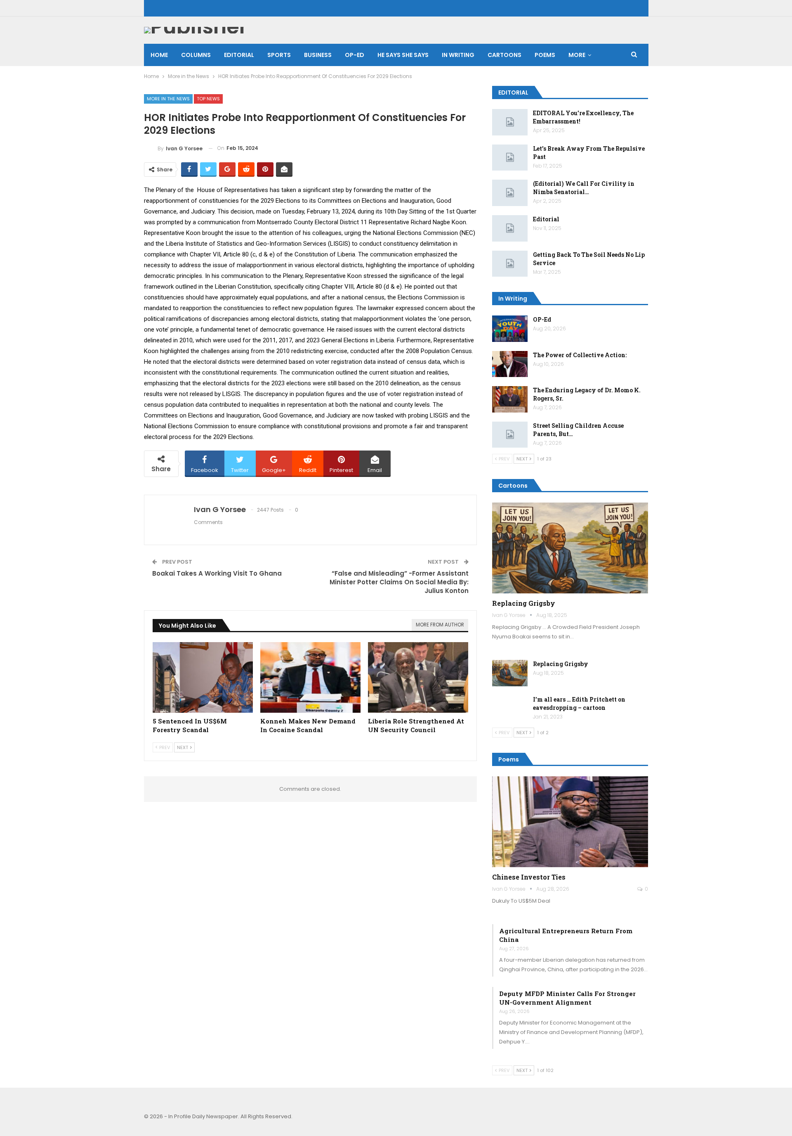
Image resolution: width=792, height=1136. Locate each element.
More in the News (168, 98)
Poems (545, 55)
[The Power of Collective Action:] (510, 364)
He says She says (403, 55)
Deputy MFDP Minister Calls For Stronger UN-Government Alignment (567, 997)
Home (159, 55)
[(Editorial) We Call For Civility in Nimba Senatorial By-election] (510, 193)
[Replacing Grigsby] (570, 548)
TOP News (208, 98)
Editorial (239, 55)
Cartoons (504, 55)
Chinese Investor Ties (529, 877)
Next (183, 747)
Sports (279, 55)
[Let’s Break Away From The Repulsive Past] (510, 158)
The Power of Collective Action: (580, 355)
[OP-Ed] (510, 328)
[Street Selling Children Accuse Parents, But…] (510, 435)
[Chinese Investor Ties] (570, 821)
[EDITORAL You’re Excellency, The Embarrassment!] (510, 122)
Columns (196, 55)
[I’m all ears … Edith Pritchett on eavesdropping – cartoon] (510, 708)
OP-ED (354, 55)
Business (318, 55)
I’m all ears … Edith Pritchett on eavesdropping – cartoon (579, 703)
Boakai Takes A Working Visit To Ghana (217, 573)
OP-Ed (542, 319)
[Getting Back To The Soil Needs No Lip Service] (510, 264)
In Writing (458, 55)
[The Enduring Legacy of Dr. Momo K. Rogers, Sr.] (510, 399)
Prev (164, 747)
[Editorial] (510, 228)
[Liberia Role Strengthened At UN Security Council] (418, 677)
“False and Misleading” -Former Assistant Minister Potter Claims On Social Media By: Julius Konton (399, 582)
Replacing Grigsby (523, 603)
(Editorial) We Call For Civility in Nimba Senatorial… (583, 188)
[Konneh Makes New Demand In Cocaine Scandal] (310, 677)
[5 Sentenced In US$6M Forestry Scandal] (203, 677)
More (576, 55)
